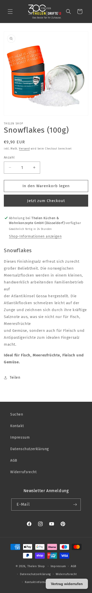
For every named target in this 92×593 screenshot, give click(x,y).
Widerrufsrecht (23, 472)
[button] (10, 11)
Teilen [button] (15, 377)
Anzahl (9, 157)
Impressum (20, 437)
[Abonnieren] (74, 505)
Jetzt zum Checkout (46, 200)
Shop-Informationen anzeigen (35, 236)
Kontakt (17, 426)
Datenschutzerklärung (29, 449)
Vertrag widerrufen (67, 584)
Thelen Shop (36, 566)
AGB (13, 460)
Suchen (16, 414)
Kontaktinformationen (40, 582)
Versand (24, 148)
